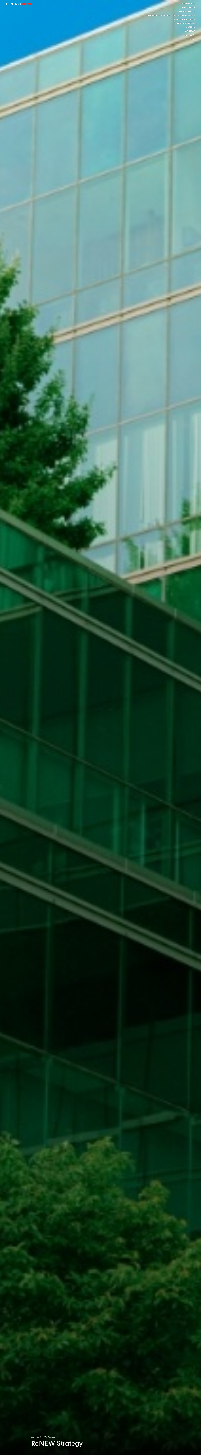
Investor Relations (184, 19)
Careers (190, 27)
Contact (190, 31)
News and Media (186, 23)
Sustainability (187, 11)
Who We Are (188, 3)
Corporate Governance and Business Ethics (170, 15)
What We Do (188, 7)
